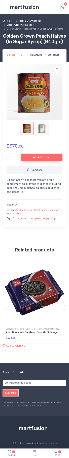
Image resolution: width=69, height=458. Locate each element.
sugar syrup (49, 218)
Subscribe (10, 392)
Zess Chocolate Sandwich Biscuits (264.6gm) (32, 332)
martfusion (24, 7)
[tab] (14, 55)
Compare (36, 169)
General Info (14, 54)
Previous (5, 306)
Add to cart (44, 157)
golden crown (27, 218)
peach (38, 218)
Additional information (44, 54)
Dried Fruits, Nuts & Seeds (20, 25)
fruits (16, 218)
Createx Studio (49, 443)
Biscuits (10, 329)
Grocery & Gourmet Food (29, 21)
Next (64, 306)
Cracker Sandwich (24, 329)
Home (9, 21)
